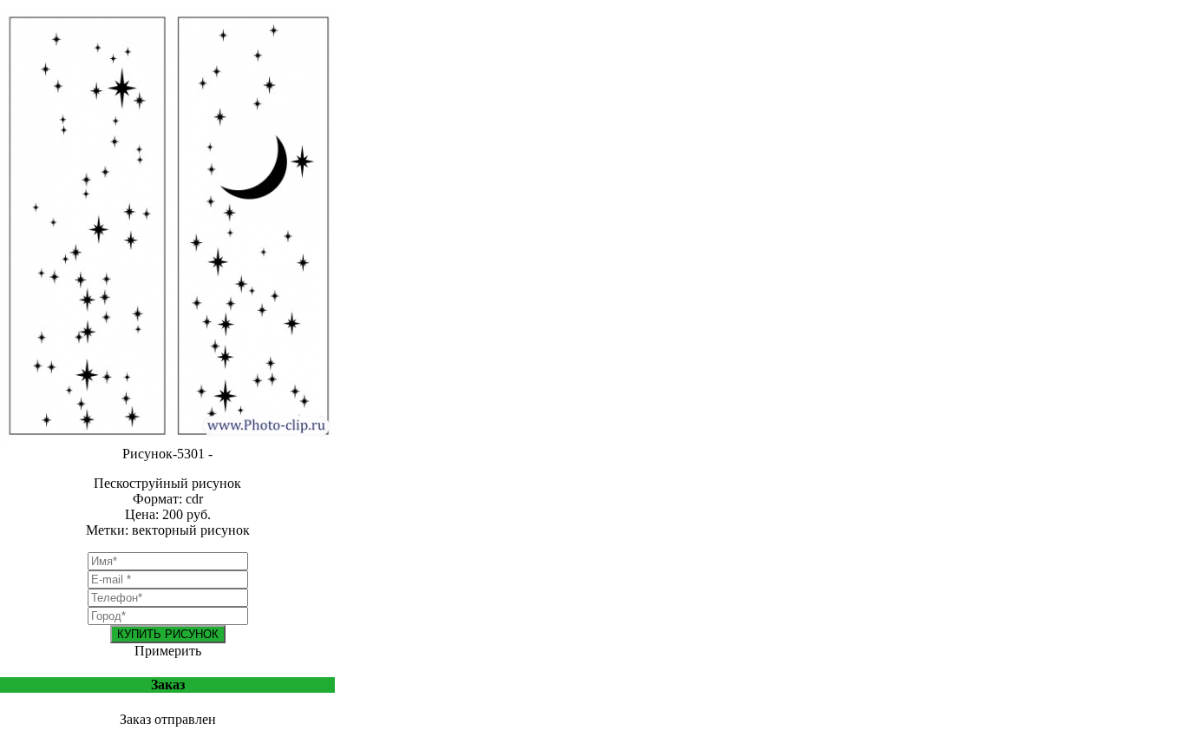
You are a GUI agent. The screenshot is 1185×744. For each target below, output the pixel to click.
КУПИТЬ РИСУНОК (168, 634)
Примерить (167, 650)
